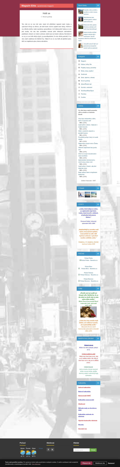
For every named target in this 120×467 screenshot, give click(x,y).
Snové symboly (47, 16)
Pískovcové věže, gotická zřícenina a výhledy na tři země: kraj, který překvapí (90, 27)
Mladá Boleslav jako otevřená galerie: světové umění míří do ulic (90, 19)
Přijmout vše (86, 463)
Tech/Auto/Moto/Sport (87, 90)
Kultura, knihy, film (86, 64)
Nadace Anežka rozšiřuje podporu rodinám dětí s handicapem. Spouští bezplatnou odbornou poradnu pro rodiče (87, 36)
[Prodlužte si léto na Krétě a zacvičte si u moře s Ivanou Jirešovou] (81, 194)
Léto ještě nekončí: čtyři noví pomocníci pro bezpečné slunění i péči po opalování (91, 46)
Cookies (83, 97)
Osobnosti (84, 74)
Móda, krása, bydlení (87, 71)
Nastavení (111, 463)
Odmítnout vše (100, 463)
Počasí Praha (89, 258)
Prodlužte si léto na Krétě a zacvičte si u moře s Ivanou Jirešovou (90, 12)
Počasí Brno (88, 266)
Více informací (36, 464)
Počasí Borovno (88, 279)
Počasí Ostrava (88, 272)
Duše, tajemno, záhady (88, 77)
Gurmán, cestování (86, 87)
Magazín (83, 61)
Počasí (41, 448)
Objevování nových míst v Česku (88, 143)
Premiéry (83, 94)
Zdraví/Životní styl (86, 84)
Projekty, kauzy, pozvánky (88, 67)
